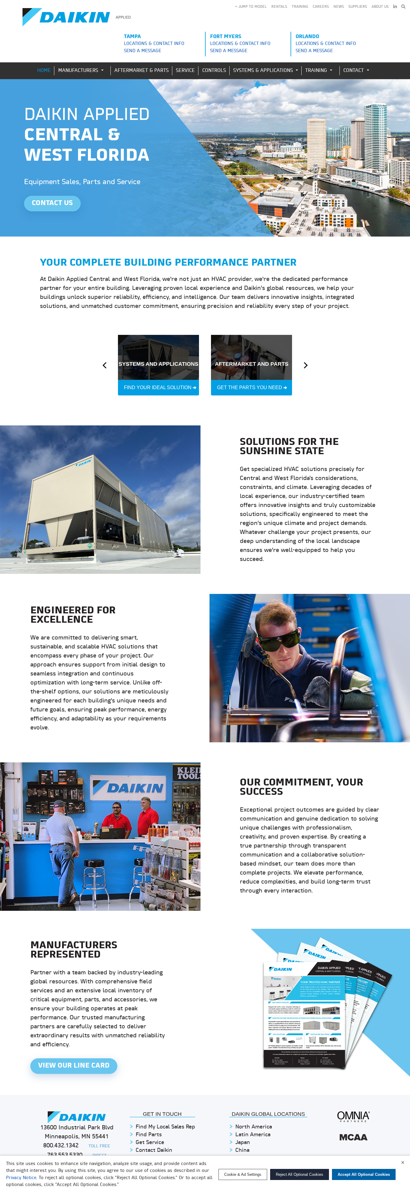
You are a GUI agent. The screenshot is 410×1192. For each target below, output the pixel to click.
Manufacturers (79, 70)
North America (253, 1127)
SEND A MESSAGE (142, 51)
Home (44, 70)
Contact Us (52, 203)
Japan (242, 1143)
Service (185, 70)
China (242, 1150)
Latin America (252, 1135)
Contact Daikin (154, 1150)
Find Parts (149, 1135)
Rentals (279, 7)
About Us (380, 7)
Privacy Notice (21, 1178)
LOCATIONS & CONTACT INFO (154, 44)
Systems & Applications (263, 70)
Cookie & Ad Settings (242, 1174)
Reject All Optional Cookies (299, 1174)
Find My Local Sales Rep (165, 1127)
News (338, 7)
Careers (321, 7)
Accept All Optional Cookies (364, 1174)
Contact (354, 70)
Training (300, 7)
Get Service (150, 1143)
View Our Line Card (74, 1065)
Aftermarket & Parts (141, 70)
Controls (214, 70)
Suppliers (357, 7)
